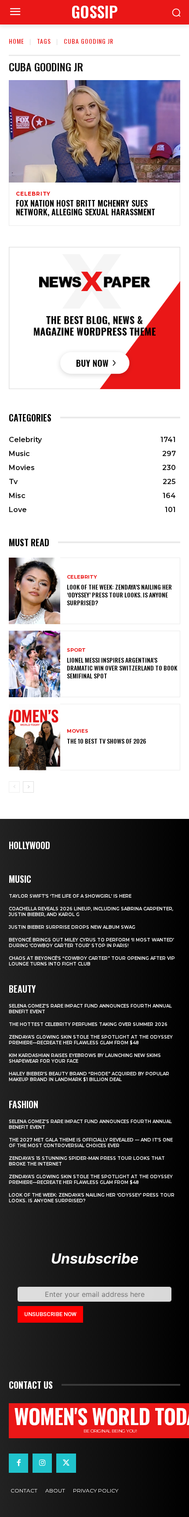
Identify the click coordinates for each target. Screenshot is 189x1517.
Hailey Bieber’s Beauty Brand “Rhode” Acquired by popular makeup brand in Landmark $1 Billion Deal (89, 1076)
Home (16, 41)
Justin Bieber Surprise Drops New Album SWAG (72, 927)
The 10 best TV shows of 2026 (106, 740)
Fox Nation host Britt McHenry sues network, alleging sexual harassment (85, 207)
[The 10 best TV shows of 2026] (34, 737)
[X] (66, 1463)
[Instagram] (42, 1463)
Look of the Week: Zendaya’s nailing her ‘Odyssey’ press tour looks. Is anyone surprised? (119, 594)
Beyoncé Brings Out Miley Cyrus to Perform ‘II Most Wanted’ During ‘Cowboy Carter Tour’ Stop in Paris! (91, 942)
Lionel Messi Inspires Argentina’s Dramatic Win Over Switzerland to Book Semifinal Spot (122, 667)
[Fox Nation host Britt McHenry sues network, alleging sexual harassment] (94, 131)
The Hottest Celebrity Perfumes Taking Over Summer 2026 (88, 1024)
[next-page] (28, 787)
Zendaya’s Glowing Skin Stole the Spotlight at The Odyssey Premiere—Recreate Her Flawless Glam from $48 (91, 1040)
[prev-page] (14, 787)
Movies (77, 731)
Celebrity (33, 194)
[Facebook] (18, 1463)
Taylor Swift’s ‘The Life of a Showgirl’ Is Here (70, 896)
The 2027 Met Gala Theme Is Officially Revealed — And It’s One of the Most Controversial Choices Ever (91, 1142)
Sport (76, 650)
